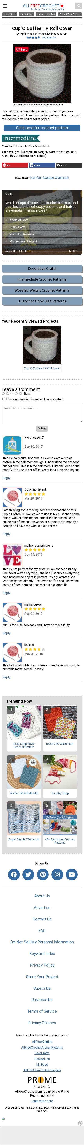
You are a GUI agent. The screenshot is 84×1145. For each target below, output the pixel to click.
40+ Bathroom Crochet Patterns (60, 841)
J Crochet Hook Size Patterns (42, 301)
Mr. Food (42, 1064)
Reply (6, 478)
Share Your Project (42, 976)
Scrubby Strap (60, 793)
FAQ (42, 930)
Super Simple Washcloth (24, 839)
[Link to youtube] (72, 874)
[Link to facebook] (14, 874)
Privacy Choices (42, 1022)
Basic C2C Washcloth (59, 744)
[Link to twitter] (28, 874)
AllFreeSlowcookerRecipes (42, 1070)
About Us (42, 896)
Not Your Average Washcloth (49, 178)
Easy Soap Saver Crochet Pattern (24, 745)
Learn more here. (42, 1101)
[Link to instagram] (57, 874)
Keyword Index (42, 953)
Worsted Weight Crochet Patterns (42, 290)
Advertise (42, 907)
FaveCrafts (42, 1053)
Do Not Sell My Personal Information (42, 942)
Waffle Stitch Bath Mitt (24, 793)
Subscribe (42, 988)
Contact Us (42, 919)
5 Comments (49, 37)
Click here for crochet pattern (42, 128)
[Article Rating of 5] (33, 37)
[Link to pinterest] (43, 874)
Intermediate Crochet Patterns (42, 279)
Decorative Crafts (42, 268)
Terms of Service (42, 1011)
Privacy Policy (42, 965)
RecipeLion (42, 1059)
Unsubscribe (42, 999)
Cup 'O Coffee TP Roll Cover (42, 368)
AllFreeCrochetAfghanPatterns (42, 1047)
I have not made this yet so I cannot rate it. (35, 399)
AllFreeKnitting (42, 1042)
